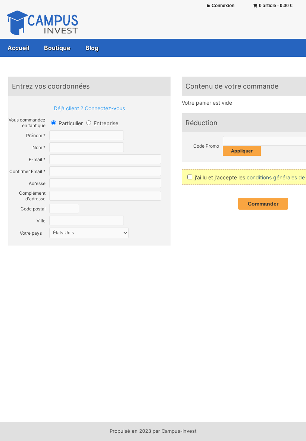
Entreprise (105, 123)
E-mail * (37, 159)
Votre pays (31, 233)
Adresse (37, 183)
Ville (41, 220)
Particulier (70, 123)
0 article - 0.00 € (276, 5)
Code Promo (206, 146)
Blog (92, 48)
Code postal (33, 209)
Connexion (223, 5)
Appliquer (242, 151)
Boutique (57, 48)
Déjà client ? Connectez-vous (89, 108)
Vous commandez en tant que (27, 122)
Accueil (18, 48)
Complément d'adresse (32, 195)
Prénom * (36, 135)
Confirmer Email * (27, 171)
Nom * (39, 147)
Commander (263, 204)
